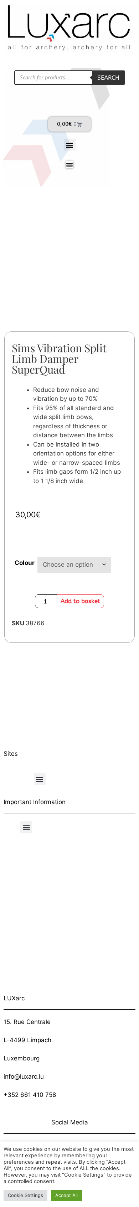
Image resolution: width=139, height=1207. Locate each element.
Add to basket (80, 601)
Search (108, 77)
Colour (25, 562)
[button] (70, 145)
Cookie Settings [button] (25, 1195)
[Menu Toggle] (69, 164)
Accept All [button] (66, 1195)
